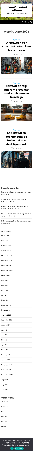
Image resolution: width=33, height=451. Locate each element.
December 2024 (6, 305)
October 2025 (6, 265)
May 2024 (4, 340)
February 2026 (6, 245)
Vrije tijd (4, 422)
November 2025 (6, 260)
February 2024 (6, 355)
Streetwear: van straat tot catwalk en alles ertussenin (16, 46)
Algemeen (16, 40)
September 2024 (7, 320)
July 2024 (4, 330)
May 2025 (4, 290)
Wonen (3, 427)
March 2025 (5, 300)
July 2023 (4, 385)
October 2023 (6, 370)
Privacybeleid (19, 448)
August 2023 (5, 380)
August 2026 (5, 235)
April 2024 (4, 345)
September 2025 (7, 270)
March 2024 (5, 350)
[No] (31, 444)
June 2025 (4, 285)
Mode (3, 412)
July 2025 (4, 280)
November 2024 (6, 310)
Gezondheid (5, 407)
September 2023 (7, 375)
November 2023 (6, 365)
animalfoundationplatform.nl (16, 9)
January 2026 (6, 250)
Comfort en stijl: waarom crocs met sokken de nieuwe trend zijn (16, 91)
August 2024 (5, 325)
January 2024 (6, 360)
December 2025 (6, 255)
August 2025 (5, 275)
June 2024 (4, 335)
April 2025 (4, 295)
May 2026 (4, 240)
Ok (12, 448)
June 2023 (4, 390)
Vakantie (4, 417)
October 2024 (6, 315)
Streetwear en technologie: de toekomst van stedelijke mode (16, 138)
